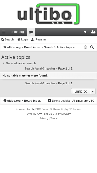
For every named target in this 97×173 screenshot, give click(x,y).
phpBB (35, 109)
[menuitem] (92, 47)
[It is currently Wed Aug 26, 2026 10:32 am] (85, 47)
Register (40, 39)
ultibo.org (17, 32)
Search (9, 39)
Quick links (5, 33)
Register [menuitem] (94, 33)
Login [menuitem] (86, 33)
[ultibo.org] (48, 14)
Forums (32, 33)
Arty (39, 113)
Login (24, 39)
